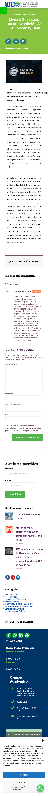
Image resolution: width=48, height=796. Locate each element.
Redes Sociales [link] (12, 601)
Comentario (11, 364)
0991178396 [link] (22, 702)
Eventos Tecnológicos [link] (24, 14)
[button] (44, 740)
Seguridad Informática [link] (15, 599)
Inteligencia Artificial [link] (14, 609)
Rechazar (24, 782)
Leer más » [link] (19, 522)
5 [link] (29, 571)
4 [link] (26, 571)
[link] (3, 10)
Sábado (10, 662)
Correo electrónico (15, 404)
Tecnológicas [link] (11, 597)
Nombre (9, 393)
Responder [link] (36, 292)
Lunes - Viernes (15, 651)
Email (8, 480)
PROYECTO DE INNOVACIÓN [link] (19, 604)
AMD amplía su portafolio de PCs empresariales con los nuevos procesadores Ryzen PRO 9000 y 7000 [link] (29, 557)
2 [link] (21, 571)
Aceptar (24, 774)
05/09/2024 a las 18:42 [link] (23, 294)
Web (7, 415)
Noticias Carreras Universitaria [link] (19, 606)
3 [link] (24, 571)
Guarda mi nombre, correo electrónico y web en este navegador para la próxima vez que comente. (23, 428)
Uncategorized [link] (11, 594)
